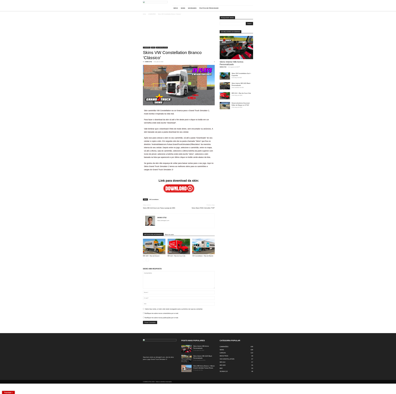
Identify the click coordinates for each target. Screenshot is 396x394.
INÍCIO (175, 8)
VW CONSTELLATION (162, 47)
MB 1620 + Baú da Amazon (151, 256)
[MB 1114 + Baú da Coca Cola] (179, 246)
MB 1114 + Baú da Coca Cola (176, 256)
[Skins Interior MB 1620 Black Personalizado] (225, 85)
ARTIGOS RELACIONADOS (153, 234)
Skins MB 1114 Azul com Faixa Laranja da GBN (159, 208)
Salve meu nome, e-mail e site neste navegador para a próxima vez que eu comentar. (174, 309)
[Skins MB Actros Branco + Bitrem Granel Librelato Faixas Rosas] (186, 368)
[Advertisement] (179, 31)
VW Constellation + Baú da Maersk (202, 256)
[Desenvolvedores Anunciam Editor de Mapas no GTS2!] (225, 105)
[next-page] (147, 260)
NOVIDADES (192, 8)
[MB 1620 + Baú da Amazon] (154, 246)
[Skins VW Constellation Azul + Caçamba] (225, 76)
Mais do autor (169, 234)
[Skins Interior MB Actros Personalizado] (236, 47)
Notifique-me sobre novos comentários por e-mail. (162, 313)
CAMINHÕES (152, 14)
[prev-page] (144, 260)
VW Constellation (154, 199)
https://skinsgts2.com (163, 220)
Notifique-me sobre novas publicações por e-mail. (161, 317)
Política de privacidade (209, 8)
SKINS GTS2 (148, 61)
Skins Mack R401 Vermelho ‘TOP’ (203, 208)
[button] (250, 8)
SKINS (183, 8)
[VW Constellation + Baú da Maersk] (203, 246)
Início (144, 14)
